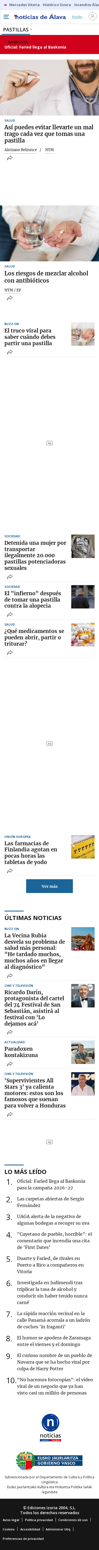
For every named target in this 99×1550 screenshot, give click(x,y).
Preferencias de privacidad (23, 1538)
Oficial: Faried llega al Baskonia (35, 47)
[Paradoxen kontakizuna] (83, 1052)
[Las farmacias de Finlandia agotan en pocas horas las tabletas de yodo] (83, 847)
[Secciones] (6, 17)
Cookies (9, 1529)
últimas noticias (33, 917)
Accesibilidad (30, 1529)
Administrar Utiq (58, 1529)
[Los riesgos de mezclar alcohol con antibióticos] (49, 233)
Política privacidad (39, 1520)
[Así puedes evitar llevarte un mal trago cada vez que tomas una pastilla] (49, 88)
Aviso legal (11, 1520)
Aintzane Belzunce (20, 150)
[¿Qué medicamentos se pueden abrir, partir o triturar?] (83, 634)
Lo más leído (25, 1171)
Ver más (49, 886)
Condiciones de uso (73, 1520)
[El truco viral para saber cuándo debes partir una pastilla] (83, 334)
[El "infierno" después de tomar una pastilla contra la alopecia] (83, 596)
